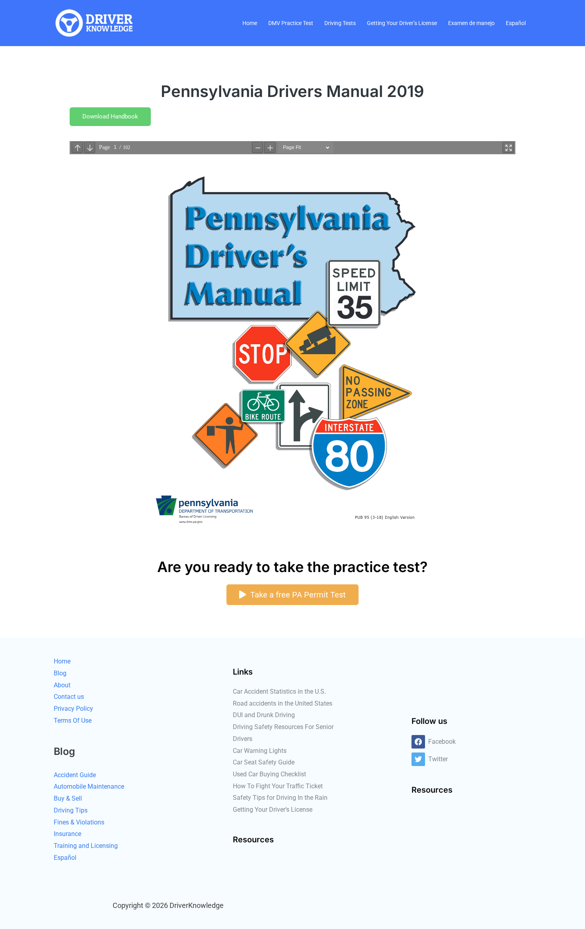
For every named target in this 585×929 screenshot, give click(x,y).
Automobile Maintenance (89, 786)
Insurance (67, 834)
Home (249, 23)
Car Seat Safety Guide (263, 762)
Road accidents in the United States (282, 703)
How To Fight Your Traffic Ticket (278, 786)
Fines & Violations (79, 822)
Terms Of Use (73, 720)
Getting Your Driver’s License (402, 23)
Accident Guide (75, 775)
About (62, 685)
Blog (60, 673)
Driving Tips (71, 810)
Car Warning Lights (260, 750)
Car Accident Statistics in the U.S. (279, 691)
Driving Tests (340, 23)
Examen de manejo (471, 23)
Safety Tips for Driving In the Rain (280, 797)
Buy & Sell (68, 798)
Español (516, 23)
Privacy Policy (73, 708)
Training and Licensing (86, 845)
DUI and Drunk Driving (264, 715)
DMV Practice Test (290, 23)
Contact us (69, 696)
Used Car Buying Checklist (269, 774)
